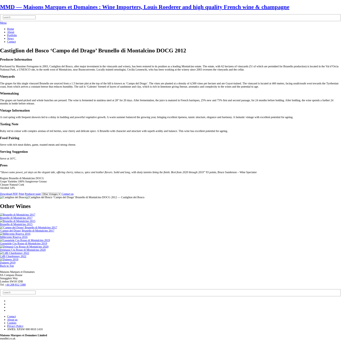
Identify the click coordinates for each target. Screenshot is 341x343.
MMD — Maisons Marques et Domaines (144, 7)
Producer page (33, 193)
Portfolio (12, 35)
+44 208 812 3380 (15, 284)
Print (21, 193)
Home (10, 28)
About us (12, 319)
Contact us (68, 193)
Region (4, 178)
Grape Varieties (9, 181)
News (10, 38)
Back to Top (7, 265)
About (10, 32)
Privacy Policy (15, 326)
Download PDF (9, 193)
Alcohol (5, 187)
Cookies (11, 322)
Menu (3, 22)
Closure (4, 184)
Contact (11, 41)
